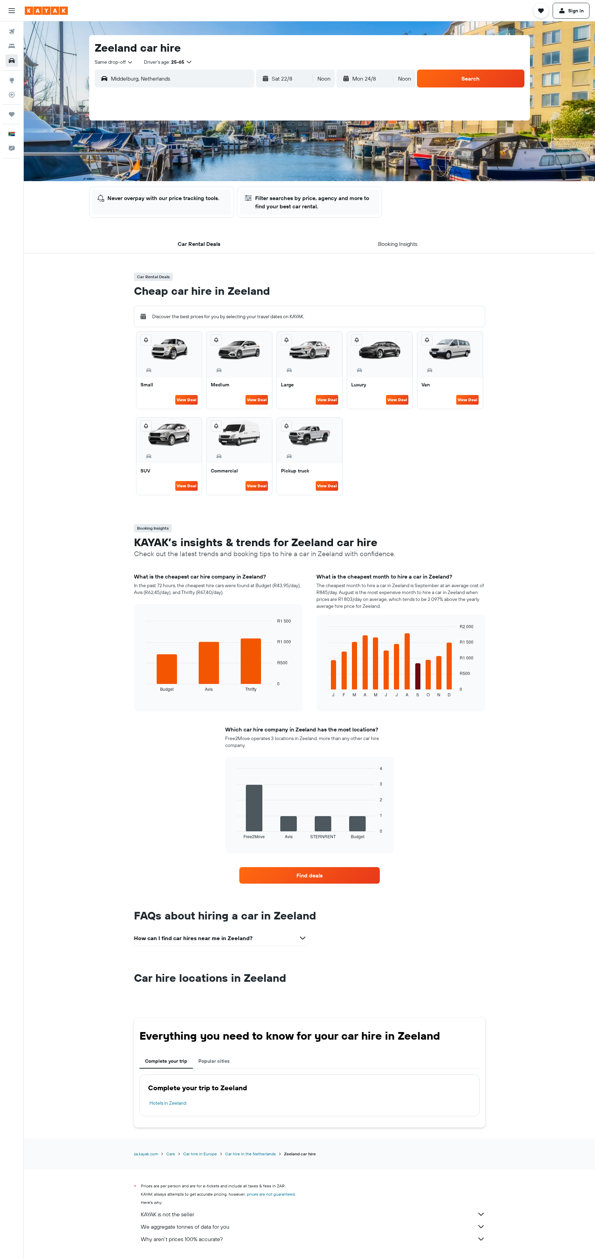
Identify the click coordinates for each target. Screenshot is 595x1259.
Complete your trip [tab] (166, 1061)
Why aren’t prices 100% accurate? (182, 1239)
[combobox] (114, 62)
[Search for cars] (12, 60)
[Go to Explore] (12, 80)
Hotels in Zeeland (167, 1103)
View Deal (186, 399)
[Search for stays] (12, 46)
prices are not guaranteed (271, 1194)
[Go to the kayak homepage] (46, 11)
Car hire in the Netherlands (250, 1153)
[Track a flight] (12, 95)
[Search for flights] (12, 32)
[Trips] (12, 114)
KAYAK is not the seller (167, 1214)
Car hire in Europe (200, 1153)
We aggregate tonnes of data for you (185, 1226)
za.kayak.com (146, 1153)
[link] (309, 875)
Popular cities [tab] (214, 1061)
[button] (11, 10)
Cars (170, 1153)
